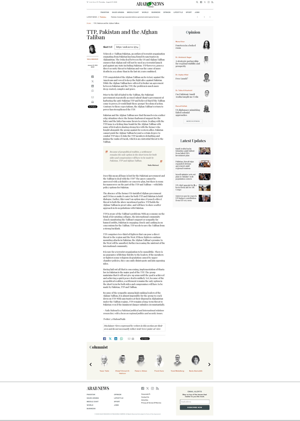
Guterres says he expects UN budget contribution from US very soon (186, 198)
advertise (144, 400)
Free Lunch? (182, 78)
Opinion (167, 12)
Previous (91, 364)
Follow (93, 107)
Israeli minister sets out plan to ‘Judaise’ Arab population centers (186, 176)
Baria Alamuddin (195, 371)
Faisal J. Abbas (141, 371)
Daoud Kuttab (181, 106)
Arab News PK (93, 2)
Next (209, 364)
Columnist (99, 346)
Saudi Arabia (118, 12)
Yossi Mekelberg (177, 371)
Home (89, 23)
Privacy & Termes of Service (151, 403)
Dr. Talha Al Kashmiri (184, 90)
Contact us (145, 397)
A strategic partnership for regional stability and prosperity (188, 64)
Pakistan (105, 12)
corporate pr (145, 394)
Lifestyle (178, 12)
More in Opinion (193, 121)
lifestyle (118, 398)
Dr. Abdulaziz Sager (184, 57)
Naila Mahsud (92, 59)
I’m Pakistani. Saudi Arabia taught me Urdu (187, 95)
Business (156, 12)
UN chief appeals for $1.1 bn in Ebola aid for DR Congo (186, 187)
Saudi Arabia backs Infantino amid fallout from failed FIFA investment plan (185, 152)
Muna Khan (180, 41)
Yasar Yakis (104, 371)
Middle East (133, 12)
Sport (189, 12)
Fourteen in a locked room (186, 46)
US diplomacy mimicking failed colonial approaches (188, 112)
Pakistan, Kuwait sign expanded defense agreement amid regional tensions (135, 17)
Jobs (197, 12)
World (145, 12)
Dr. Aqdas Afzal (182, 75)
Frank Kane (159, 371)
